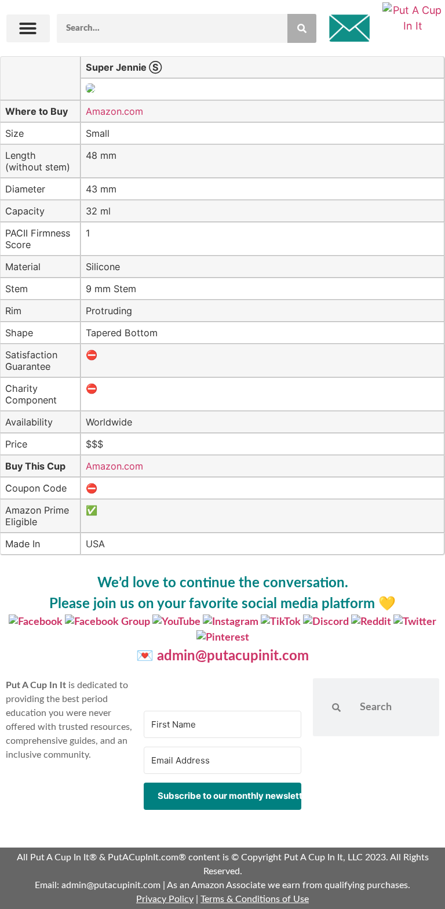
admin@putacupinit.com (233, 656)
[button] (28, 28)
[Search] (301, 28)
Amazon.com (114, 111)
